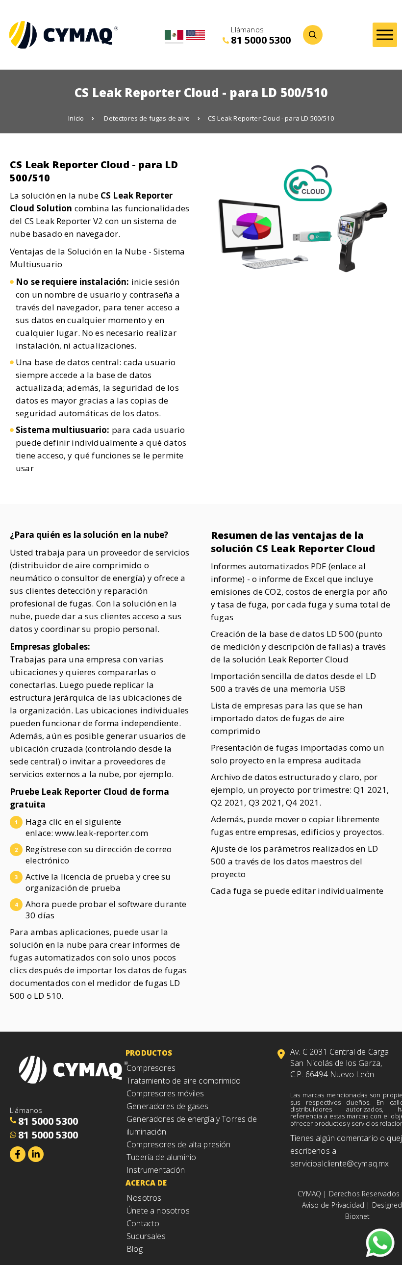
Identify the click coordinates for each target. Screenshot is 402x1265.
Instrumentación (155, 1169)
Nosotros (143, 1197)
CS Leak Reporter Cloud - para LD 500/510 (271, 118)
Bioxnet (357, 1216)
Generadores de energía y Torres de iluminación (191, 1125)
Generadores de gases (167, 1106)
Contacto (142, 1223)
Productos (149, 1053)
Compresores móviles (165, 1093)
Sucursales (146, 1236)
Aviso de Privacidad (333, 1205)
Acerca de (146, 1183)
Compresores (151, 1068)
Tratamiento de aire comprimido (183, 1080)
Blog (134, 1248)
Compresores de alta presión (178, 1144)
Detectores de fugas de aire (147, 118)
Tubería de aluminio (161, 1157)
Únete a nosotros (158, 1210)
